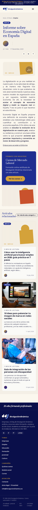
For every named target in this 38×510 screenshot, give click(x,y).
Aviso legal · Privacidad (10, 485)
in (28, 54)
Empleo (4, 444)
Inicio (4, 18)
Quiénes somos (7, 467)
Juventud (5, 455)
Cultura (4, 458)
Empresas (5, 441)
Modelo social (7, 470)
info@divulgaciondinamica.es (12, 489)
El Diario (9, 18)
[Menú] (33, 9)
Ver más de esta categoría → (26, 215)
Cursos (4, 474)
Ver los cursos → (15, 179)
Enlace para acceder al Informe (15, 145)
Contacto (5, 482)
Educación (5, 448)
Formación (5, 451)
